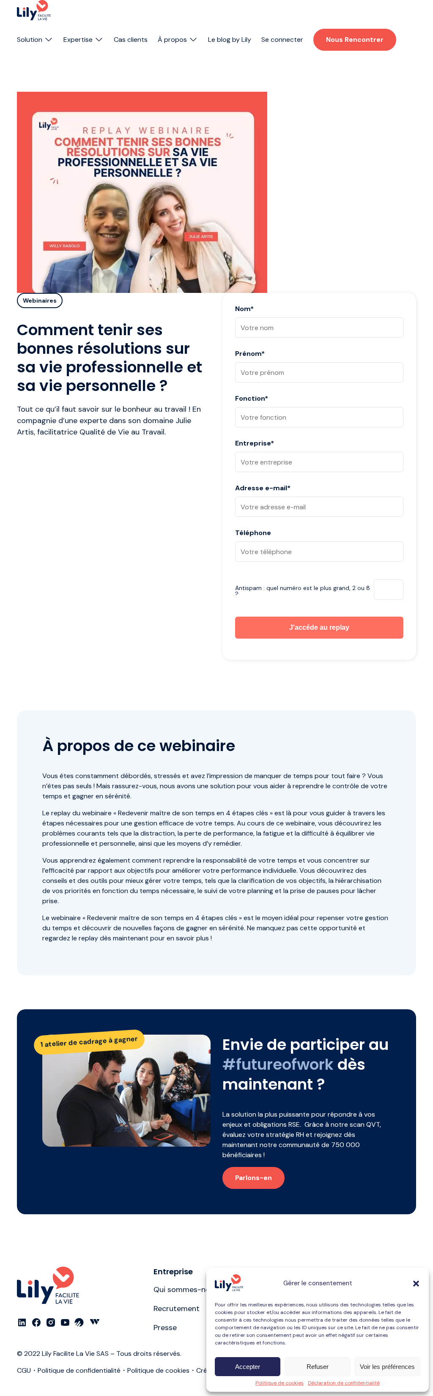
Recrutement (176, 1308)
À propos (172, 39)
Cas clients (131, 39)
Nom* (244, 309)
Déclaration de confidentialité (344, 1382)
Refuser (318, 1366)
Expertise (78, 39)
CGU (24, 1370)
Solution (29, 39)
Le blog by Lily (229, 39)
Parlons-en (253, 1177)
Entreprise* (254, 444)
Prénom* (250, 354)
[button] (416, 1283)
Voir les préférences (387, 1366)
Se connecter (282, 39)
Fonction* (251, 399)
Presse (165, 1327)
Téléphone (253, 533)
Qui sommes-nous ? (189, 1289)
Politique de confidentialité (79, 1370)
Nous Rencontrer (355, 39)
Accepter (247, 1366)
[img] (34, 10)
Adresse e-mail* (262, 488)
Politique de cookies (279, 1382)
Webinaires (40, 300)
